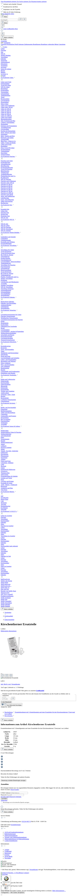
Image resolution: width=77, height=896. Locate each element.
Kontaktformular (15, 824)
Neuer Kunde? (14, 789)
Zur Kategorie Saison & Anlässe (10, 426)
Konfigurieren (5, 892)
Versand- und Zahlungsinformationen (16, 837)
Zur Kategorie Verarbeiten (9, 375)
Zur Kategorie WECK (7, 219)
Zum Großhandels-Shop (10, 29)
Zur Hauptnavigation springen (38, 1)
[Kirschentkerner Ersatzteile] (16, 647)
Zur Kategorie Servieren (8, 403)
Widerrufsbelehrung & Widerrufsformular (17, 839)
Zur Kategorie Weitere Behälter (10, 232)
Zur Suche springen (23, 1)
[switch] (6, 888)
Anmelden (4, 41)
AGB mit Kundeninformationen (14, 832)
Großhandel (8, 851)
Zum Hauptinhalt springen (9, 1)
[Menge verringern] (4, 698)
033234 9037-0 (26, 821)
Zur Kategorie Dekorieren (9, 342)
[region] (38, 655)
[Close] (1, 673)
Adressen (21, 44)
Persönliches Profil (12, 44)
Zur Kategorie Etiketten (8, 297)
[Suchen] (20, 19)
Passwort (3, 795)
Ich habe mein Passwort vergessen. (11, 797)
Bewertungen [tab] (9, 716)
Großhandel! (40, 690)
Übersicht (4, 44)
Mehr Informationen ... (59, 890)
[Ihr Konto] (3, 33)
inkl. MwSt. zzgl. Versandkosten (10, 684)
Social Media (8, 856)
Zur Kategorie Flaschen (8, 156)
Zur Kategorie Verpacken (8, 310)
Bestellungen (37, 44)
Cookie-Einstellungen (11, 840)
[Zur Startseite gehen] (7, 14)
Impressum (8, 853)
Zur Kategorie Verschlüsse (9, 245)
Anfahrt (7, 849)
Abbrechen (4, 800)
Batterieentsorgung (10, 834)
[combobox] (9, 20)
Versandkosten (33, 869)
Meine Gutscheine (60, 44)
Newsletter (8, 858)
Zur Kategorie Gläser (7, 77)
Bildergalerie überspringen (8, 631)
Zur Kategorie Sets (6, 205)
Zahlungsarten (28, 44)
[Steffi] (38, 76)
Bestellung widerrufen (48, 44)
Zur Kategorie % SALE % (9, 511)
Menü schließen (8, 37)
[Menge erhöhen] (13, 698)
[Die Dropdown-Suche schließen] (24, 19)
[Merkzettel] (2, 31)
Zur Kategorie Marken (7, 491)
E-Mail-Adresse (6, 793)
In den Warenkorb (6, 702)
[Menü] (9, 876)
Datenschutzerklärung (11, 835)
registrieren (7, 42)
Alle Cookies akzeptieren (17, 892)
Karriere (7, 855)
